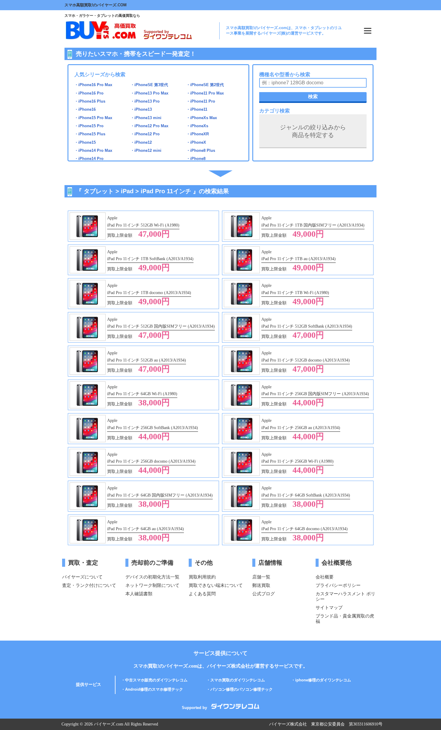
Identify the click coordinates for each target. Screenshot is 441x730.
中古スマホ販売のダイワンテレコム (156, 680)
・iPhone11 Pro (200, 101)
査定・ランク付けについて (89, 585)
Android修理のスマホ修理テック (154, 689)
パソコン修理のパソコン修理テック (241, 689)
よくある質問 (202, 593)
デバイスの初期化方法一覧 (152, 576)
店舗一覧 (261, 576)
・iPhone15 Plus (89, 134)
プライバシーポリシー (338, 585)
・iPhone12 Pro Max (149, 126)
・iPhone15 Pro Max (93, 118)
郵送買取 (261, 585)
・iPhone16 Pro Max (93, 85)
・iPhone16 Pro (89, 93)
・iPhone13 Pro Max (149, 93)
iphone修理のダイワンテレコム (323, 680)
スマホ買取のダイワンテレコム (237, 680)
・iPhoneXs (197, 126)
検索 (313, 96)
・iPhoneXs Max (201, 118)
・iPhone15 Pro (89, 126)
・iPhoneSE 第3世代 (149, 85)
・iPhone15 (85, 142)
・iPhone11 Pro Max (205, 93)
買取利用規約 (202, 576)
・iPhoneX (196, 142)
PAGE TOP (428, 710)
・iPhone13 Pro (145, 101)
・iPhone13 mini (145, 118)
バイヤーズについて (82, 576)
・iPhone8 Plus (200, 150)
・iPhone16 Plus (89, 101)
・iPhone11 (196, 109)
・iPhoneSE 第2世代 (205, 85)
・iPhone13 (141, 109)
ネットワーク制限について (152, 585)
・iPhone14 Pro (89, 158)
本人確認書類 (138, 593)
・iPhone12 (141, 142)
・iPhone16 (85, 109)
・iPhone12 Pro (145, 134)
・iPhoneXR (197, 134)
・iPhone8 (196, 158)
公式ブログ (263, 593)
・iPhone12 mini (145, 150)
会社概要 (325, 576)
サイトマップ (329, 607)
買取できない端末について (216, 585)
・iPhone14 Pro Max (93, 150)
